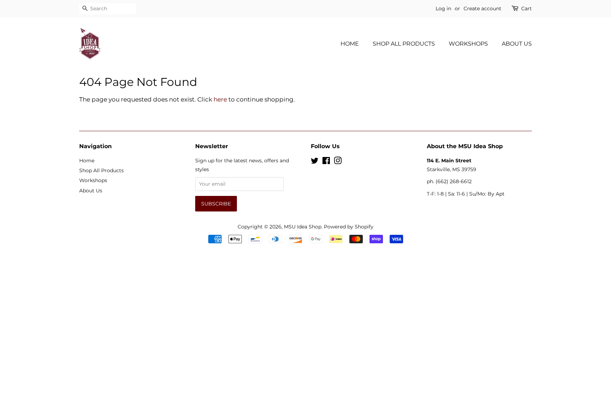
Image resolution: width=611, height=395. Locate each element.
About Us (517, 43)
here (220, 99)
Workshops (468, 43)
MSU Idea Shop (302, 226)
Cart (526, 8)
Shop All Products (404, 43)
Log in (443, 8)
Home (350, 43)
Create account (482, 8)
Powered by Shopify (348, 226)
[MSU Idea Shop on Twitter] (315, 162)
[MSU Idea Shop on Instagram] (338, 162)
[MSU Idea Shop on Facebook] (326, 162)
